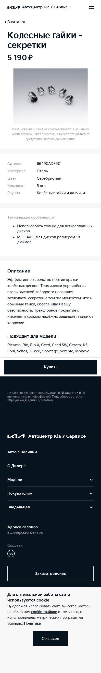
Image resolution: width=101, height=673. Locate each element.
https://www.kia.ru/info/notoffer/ (30, 400)
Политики (32, 623)
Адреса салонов (22, 527)
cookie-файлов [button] (44, 612)
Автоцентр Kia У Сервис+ (46, 7)
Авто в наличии (22, 452)
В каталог (16, 22)
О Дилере (16, 466)
